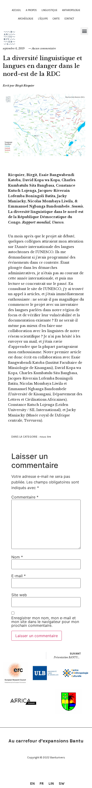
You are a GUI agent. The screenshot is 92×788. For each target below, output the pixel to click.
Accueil (16, 10)
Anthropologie (71, 10)
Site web (19, 595)
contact (69, 18)
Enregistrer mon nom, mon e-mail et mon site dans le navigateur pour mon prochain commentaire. (45, 621)
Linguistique (49, 10)
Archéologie (25, 18)
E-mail (18, 576)
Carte (56, 18)
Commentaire (24, 497)
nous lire (45, 436)
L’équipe (43, 18)
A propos (31, 10)
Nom (17, 557)
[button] (84, 31)
